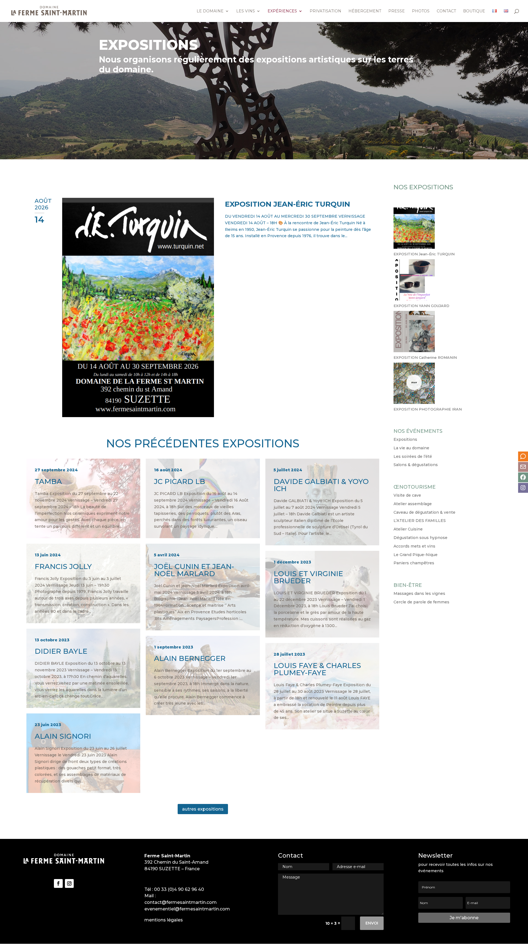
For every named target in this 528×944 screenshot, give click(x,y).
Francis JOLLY (83, 583)
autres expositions (203, 809)
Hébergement (364, 11)
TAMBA (83, 498)
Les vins (245, 11)
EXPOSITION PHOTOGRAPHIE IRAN (428, 409)
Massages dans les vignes (419, 593)
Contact (446, 11)
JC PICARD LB (203, 498)
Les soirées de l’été (413, 456)
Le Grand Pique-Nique (416, 554)
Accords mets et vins (414, 546)
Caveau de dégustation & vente (424, 512)
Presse (396, 11)
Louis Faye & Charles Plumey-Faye (322, 686)
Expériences (282, 11)
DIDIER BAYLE (83, 668)
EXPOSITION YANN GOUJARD (421, 305)
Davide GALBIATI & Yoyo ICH (322, 502)
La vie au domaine (411, 447)
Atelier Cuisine (408, 529)
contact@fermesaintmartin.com (180, 902)
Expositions (405, 439)
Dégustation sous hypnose (420, 537)
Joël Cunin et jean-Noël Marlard (203, 587)
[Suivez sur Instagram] (69, 883)
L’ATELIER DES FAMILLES (420, 520)
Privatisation (325, 11)
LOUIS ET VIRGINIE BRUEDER (322, 594)
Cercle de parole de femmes (421, 602)
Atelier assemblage (413, 503)
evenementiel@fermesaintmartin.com (187, 909)
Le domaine (210, 11)
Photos (421, 11)
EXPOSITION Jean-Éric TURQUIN (287, 204)
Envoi (371, 923)
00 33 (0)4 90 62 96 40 (179, 889)
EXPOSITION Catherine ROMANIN (425, 357)
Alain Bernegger (203, 675)
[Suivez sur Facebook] (58, 883)
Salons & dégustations (416, 464)
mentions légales (163, 920)
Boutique (474, 11)
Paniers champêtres (414, 562)
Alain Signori (83, 753)
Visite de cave (407, 495)
